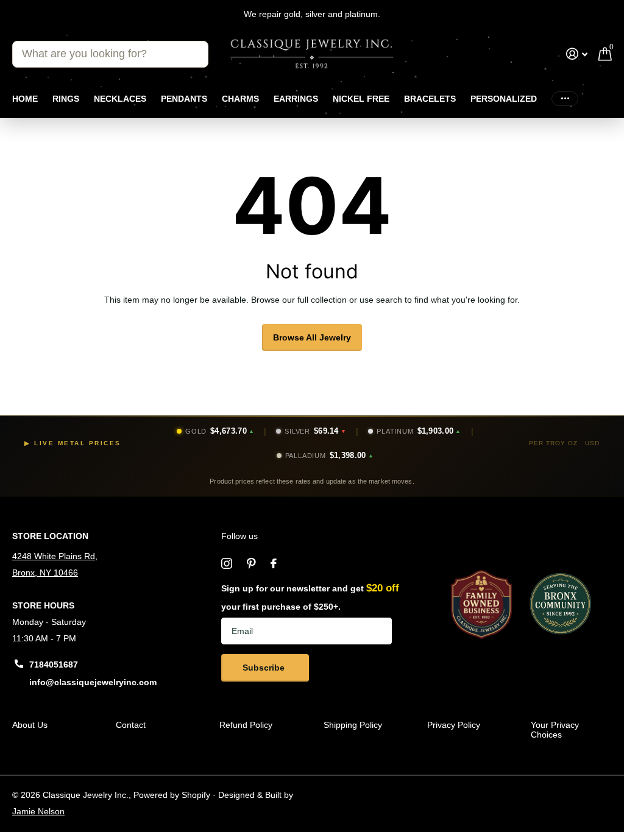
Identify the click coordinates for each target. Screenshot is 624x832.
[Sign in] (577, 54)
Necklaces (120, 99)
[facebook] (274, 563)
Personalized (503, 99)
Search (191, 54)
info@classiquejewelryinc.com (93, 682)
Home (25, 99)
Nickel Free (361, 99)
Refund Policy (245, 725)
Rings (65, 99)
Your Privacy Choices (555, 729)
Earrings (296, 99)
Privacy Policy (453, 725)
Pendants (184, 99)
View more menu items (564, 98)
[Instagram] (226, 563)
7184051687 (53, 664)
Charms (240, 99)
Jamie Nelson (38, 811)
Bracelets (430, 99)
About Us (30, 725)
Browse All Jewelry (312, 337)
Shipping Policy (353, 725)
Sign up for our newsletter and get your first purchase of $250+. (310, 597)
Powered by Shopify (171, 795)
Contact (131, 725)
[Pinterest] (251, 563)
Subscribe (265, 667)
